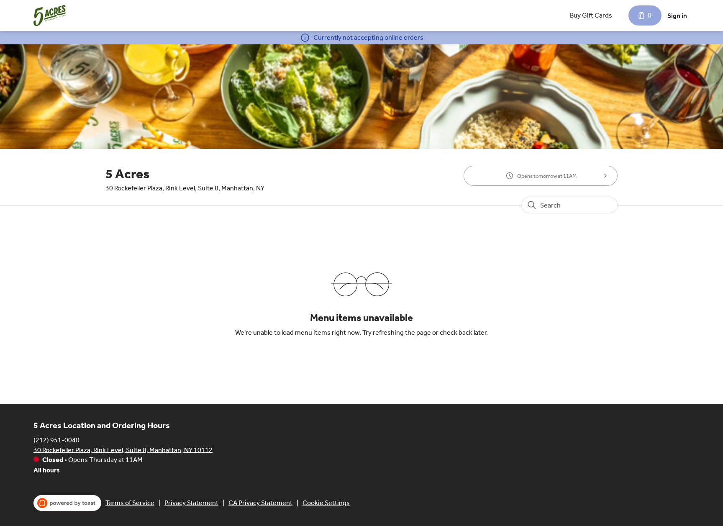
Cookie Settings (326, 503)
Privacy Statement (191, 503)
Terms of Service (129, 503)
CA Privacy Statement (260, 503)
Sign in (677, 16)
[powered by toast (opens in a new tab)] (67, 503)
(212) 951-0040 (56, 440)
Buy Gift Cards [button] (591, 15)
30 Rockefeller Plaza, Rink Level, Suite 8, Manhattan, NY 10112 (123, 450)
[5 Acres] (50, 15)
